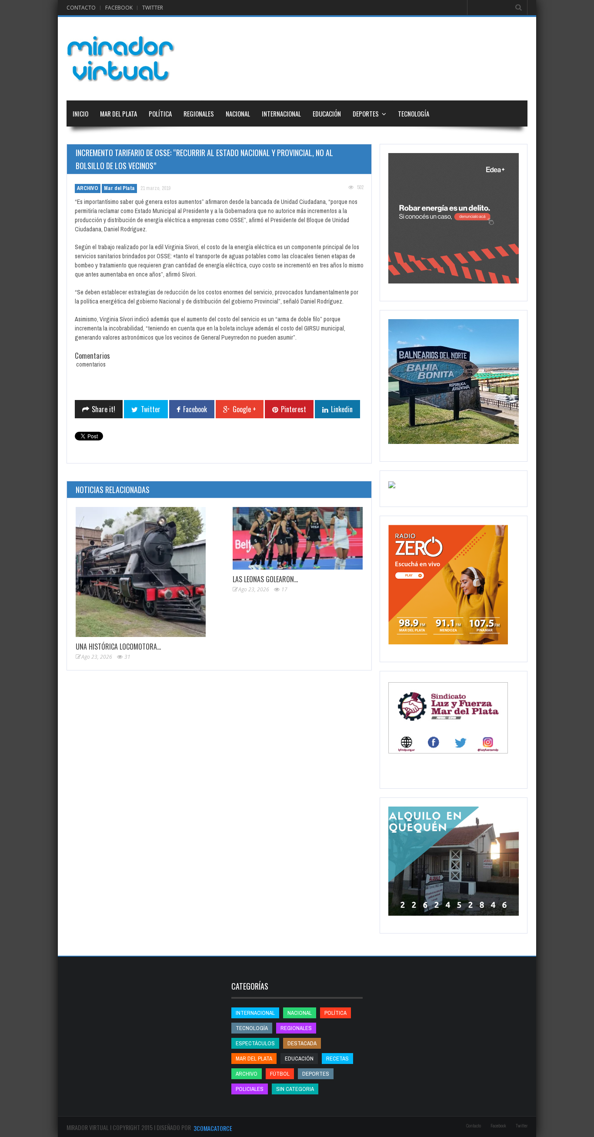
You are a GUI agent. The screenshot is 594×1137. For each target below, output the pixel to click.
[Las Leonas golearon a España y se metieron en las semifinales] (298, 538)
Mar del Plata (118, 113)
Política (160, 113)
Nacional (238, 113)
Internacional (281, 113)
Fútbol (280, 1073)
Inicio (80, 113)
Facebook (119, 7)
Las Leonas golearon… (265, 579)
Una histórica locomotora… (118, 646)
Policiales (250, 1089)
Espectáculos (255, 1043)
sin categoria (295, 1089)
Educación (327, 113)
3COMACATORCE (213, 1128)
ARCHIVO (87, 188)
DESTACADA (302, 1043)
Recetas (337, 1058)
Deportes (366, 113)
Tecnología (413, 113)
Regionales (199, 113)
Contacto (81, 7)
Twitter (152, 7)
